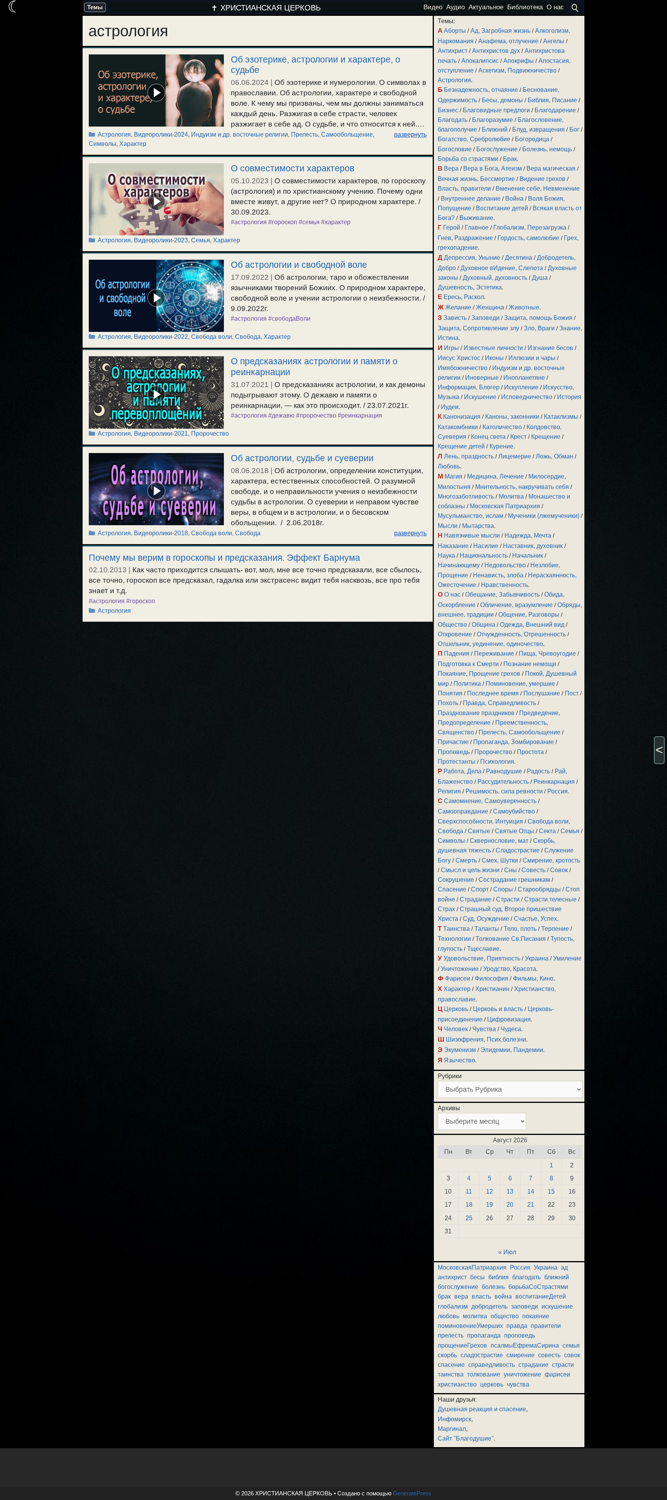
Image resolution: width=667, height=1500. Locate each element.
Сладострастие (518, 850)
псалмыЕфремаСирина (525, 1345)
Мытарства (478, 526)
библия (498, 1277)
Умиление (567, 958)
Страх (446, 909)
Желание (458, 307)
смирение (520, 1355)
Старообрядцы (539, 889)
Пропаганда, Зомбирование (513, 742)
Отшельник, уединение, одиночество (490, 644)
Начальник (527, 555)
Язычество (459, 1060)
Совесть (533, 870)
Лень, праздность (469, 456)
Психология (497, 761)
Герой (451, 227)
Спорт (480, 889)
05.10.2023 (250, 181)
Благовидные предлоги (496, 110)
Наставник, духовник (533, 546)
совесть (549, 1355)
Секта (547, 831)
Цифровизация (509, 1019)
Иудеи (450, 407)
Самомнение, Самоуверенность (490, 801)
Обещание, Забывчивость (502, 594)
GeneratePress (412, 1493)
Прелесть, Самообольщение (332, 134)
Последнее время (493, 693)
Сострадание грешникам (514, 879)
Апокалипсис (480, 60)
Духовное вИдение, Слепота (501, 268)
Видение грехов (542, 179)
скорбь (447, 1355)
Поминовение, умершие (520, 683)
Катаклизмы (561, 416)
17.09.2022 (250, 277)
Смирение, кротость (551, 860)
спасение (451, 1364)
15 (551, 1191)
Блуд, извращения (538, 129)
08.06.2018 (250, 471)
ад (564, 1267)
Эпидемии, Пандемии (512, 1050)
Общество (452, 624)
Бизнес (448, 110)
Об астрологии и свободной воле (299, 265)
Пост (572, 693)
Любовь (449, 466)
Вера (451, 168)
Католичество (502, 427)
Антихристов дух (496, 50)
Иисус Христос (459, 358)
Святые (479, 831)
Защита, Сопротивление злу (478, 328)
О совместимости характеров (292, 168)
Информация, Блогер (468, 387)
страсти (563, 1364)
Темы (95, 7)
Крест (518, 436)
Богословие (455, 149)
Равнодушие (504, 771)
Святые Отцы (514, 831)
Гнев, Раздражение (465, 238)
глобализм (453, 1306)
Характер (132, 143)
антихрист (452, 1277)
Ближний (495, 129)
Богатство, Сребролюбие (474, 139)
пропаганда (484, 1335)
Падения (456, 653)
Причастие (453, 742)
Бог (574, 129)
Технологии (454, 938)
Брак (510, 159)
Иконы (494, 358)
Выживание (476, 218)
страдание (533, 1364)
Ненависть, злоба (498, 575)
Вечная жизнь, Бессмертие (476, 179)
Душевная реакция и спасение (482, 1409)
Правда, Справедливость (499, 703)
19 (489, 1204)
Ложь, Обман (554, 456)
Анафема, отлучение (508, 41)
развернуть (410, 134)
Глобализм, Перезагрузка (529, 227)
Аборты (455, 30)
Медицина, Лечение (495, 476)
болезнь (493, 1287)
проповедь (519, 1335)
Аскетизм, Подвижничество (517, 70)
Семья (200, 240)
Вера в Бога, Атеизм (492, 168)
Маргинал (452, 1429)
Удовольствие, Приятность (482, 958)
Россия (557, 791)
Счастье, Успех (535, 918)
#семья (309, 222)
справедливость (491, 1364)
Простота (530, 752)
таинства (451, 1374)
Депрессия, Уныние (472, 257)
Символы (102, 143)
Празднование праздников (476, 713)
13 (509, 1191)
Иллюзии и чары (531, 358)
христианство (457, 1384)
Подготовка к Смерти (468, 664)
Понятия (450, 693)
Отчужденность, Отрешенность (521, 634)
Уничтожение (460, 969)
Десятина (518, 257)
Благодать (452, 120)
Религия (449, 791)
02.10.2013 (108, 570)
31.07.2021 (250, 384)
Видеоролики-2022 (161, 336)
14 (530, 1191)
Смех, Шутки (500, 860)
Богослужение (497, 149)
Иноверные (482, 377)
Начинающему (459, 565)
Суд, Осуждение (486, 918)
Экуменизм (460, 1050)
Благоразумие (492, 120)
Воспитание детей (502, 208)
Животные (524, 307)
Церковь (456, 1009)
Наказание (453, 546)
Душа (540, 277)
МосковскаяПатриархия (472, 1267)
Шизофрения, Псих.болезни (486, 1039)
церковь (491, 1384)
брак (444, 1296)
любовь (448, 1316)
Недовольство (505, 565)
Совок (559, 870)
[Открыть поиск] (575, 7)
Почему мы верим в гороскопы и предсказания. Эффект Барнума (224, 558)
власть (481, 1296)
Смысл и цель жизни (470, 870)
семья (571, 1345)
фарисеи (557, 1374)
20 (509, 1204)
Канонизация (462, 416)
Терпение (555, 928)
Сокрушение (456, 879)
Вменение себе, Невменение (538, 188)
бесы (477, 1277)
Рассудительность (503, 781)
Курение (501, 446)
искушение (557, 1306)
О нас (452, 594)
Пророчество (210, 433)
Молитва (511, 496)
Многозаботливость (466, 496)
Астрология (114, 134)
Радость (538, 771)
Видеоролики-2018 (161, 533)
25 (469, 1218)
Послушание (541, 693)
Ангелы (553, 41)
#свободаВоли (289, 318)
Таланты (486, 928)
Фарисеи (457, 978)
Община (483, 624)
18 (469, 1204)
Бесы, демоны (502, 100)
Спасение (452, 889)
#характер (335, 222)
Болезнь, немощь (547, 149)
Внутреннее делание (471, 198)
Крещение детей (461, 446)
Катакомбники (458, 427)
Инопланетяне (524, 377)
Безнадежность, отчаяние (481, 89)
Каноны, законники (512, 416)
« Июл (507, 1252)
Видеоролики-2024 (161, 134)
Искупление (521, 387)
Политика (467, 683)
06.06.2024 (250, 82)
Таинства (456, 928)
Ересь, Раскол (464, 297)
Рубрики (450, 1076)
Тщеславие (483, 948)
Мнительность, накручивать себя (522, 487)
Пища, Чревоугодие (547, 653)
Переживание (494, 653)
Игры (451, 348)
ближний (556, 1277)
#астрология (249, 222)
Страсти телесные (550, 899)
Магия (453, 476)
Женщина (490, 307)
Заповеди (485, 318)
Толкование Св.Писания (511, 938)
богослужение (458, 1287)
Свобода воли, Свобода (226, 336)
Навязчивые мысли (472, 535)
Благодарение (555, 110)
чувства (518, 1384)
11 (469, 1191)
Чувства (484, 1029)
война (503, 1296)
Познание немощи (529, 664)
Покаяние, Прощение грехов (479, 673)
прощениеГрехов (462, 1345)
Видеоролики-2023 (161, 240)
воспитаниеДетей (540, 1296)
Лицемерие (514, 456)
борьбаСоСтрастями (538, 1287)
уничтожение (522, 1374)
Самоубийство (514, 811)
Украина (536, 958)
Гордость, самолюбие (528, 238)
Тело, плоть (520, 928)
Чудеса (511, 1029)
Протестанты (457, 761)
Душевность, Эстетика (470, 287)
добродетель (489, 1306)
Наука (446, 555)
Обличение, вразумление (516, 605)
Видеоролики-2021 (161, 433)
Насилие (485, 546)
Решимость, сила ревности (504, 791)
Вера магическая (551, 168)
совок (572, 1355)
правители (546, 1325)
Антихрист (452, 50)
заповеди (524, 1306)
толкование (483, 1374)
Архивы (449, 1108)
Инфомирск (454, 1419)
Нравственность (504, 585)
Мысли (447, 526)
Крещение (545, 436)
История (569, 397)
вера (461, 1296)
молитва (475, 1316)
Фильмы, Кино (533, 978)
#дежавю (281, 415)
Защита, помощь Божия (538, 318)
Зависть (455, 318)
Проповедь (454, 752)
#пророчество (316, 415)
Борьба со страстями (468, 159)
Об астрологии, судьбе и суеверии (302, 458)
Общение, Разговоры (528, 614)
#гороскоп (282, 222)
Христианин (492, 989)
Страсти (508, 899)
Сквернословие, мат (499, 840)
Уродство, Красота (509, 969)
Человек (456, 1029)
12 (489, 1191)
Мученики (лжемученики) (543, 515)
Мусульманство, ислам (470, 515)
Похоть (448, 703)
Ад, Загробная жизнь (500, 30)
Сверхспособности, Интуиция (480, 821)
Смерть (466, 860)
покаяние (535, 1316)
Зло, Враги (539, 328)
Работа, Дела (462, 771)
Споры (503, 889)
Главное (477, 227)
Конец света (488, 436)
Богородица (532, 139)
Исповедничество (526, 397)
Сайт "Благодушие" (466, 1438)
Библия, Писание (552, 100)
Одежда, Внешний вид (532, 624)
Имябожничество (463, 368)
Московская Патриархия (505, 506)
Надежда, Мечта (527, 535)
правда (516, 1325)
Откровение (455, 634)
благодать (526, 1277)
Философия (491, 978)
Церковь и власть (498, 1009)
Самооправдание (463, 811)
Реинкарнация (554, 781)
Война (514, 198)
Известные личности (493, 348)
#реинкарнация (360, 415)
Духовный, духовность (495, 277)
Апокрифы (518, 60)
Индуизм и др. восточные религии (239, 134)
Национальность (484, 555)
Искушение (480, 397)
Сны (510, 870)
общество (505, 1316)
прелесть (451, 1335)
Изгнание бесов (550, 348)
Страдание (475, 899)
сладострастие (481, 1355)
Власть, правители (464, 188)
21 (530, 1204)
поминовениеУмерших (470, 1325)
